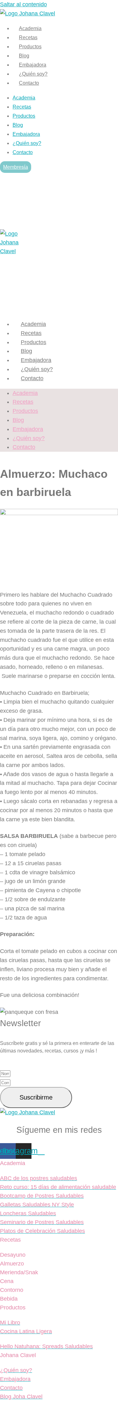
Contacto (29, 83)
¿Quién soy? (33, 74)
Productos (30, 46)
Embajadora (32, 64)
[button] (8, 179)
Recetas (28, 37)
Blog (24, 55)
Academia (30, 28)
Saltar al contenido (23, 4)
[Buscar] (106, 210)
